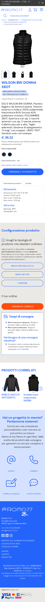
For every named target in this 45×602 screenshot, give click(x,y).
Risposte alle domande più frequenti (18, 541)
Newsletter (7, 557)
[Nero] (4, 154)
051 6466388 (23, 349)
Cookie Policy (38, 573)
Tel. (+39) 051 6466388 (11, 528)
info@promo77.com (10, 530)
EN (42, 3)
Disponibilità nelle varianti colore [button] (15, 165)
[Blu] (9, 154)
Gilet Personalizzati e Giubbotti (15, 22)
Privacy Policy (25, 573)
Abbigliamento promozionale (31, 20)
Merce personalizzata (22, 266)
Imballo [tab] (28, 183)
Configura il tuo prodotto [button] (22, 171)
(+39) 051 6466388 (12, 2)
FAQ (24, 2)
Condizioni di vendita (10, 573)
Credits (28, 571)
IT (39, 3)
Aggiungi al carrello (23, 306)
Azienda (5, 551)
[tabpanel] (23, 200)
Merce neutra (22, 274)
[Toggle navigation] (41, 10)
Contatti (5, 554)
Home (4, 20)
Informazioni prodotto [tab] (12, 183)
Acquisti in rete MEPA (11, 544)
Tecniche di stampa (10, 547)
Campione (22, 283)
